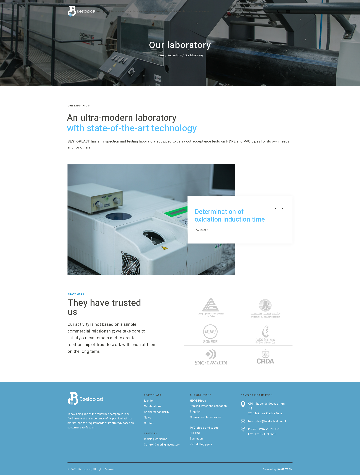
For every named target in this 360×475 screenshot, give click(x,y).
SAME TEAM (284, 469)
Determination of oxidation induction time (230, 215)
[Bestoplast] (81, 11)
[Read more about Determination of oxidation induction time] (151, 219)
